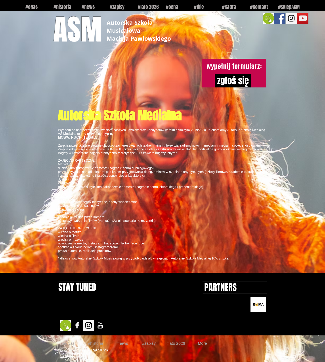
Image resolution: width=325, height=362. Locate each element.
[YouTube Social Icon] (302, 18)
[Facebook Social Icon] (279, 18)
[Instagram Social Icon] (291, 18)
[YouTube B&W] (100, 325)
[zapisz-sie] (268, 18)
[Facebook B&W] (77, 325)
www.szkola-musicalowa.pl (76, 350)
